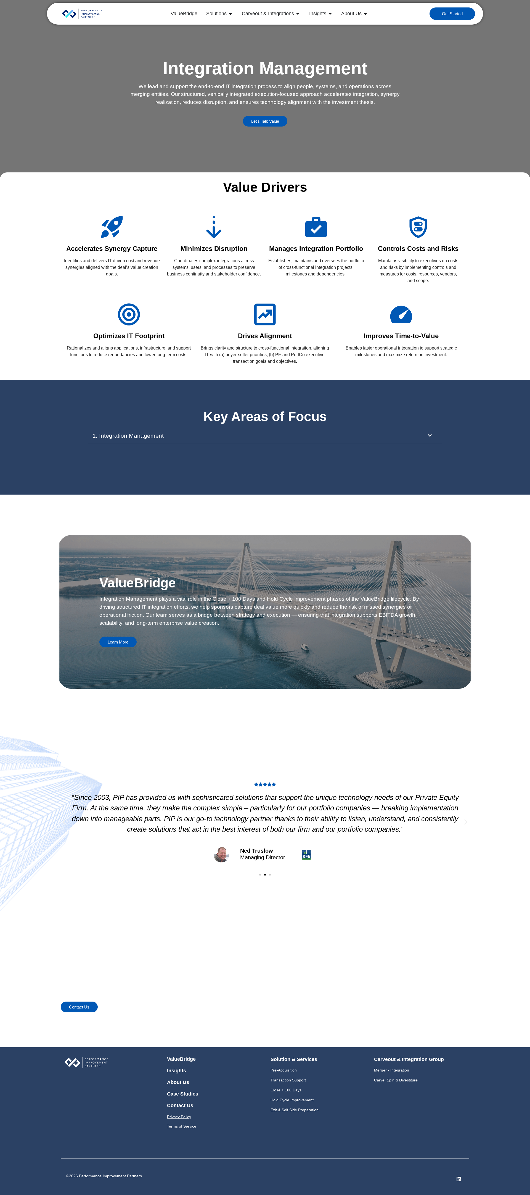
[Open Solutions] (230, 13)
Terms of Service (181, 1126)
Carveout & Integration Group (409, 1059)
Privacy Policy (179, 1117)
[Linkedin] (459, 1179)
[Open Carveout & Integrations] (297, 13)
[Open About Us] (365, 13)
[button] (64, 821)
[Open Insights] (330, 13)
